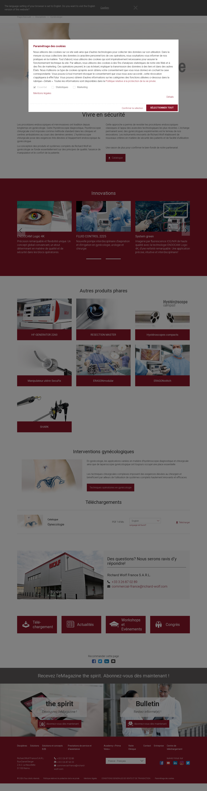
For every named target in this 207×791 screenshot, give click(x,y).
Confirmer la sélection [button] (132, 108)
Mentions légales (42, 93)
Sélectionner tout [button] (162, 107)
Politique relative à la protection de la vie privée (131, 81)
